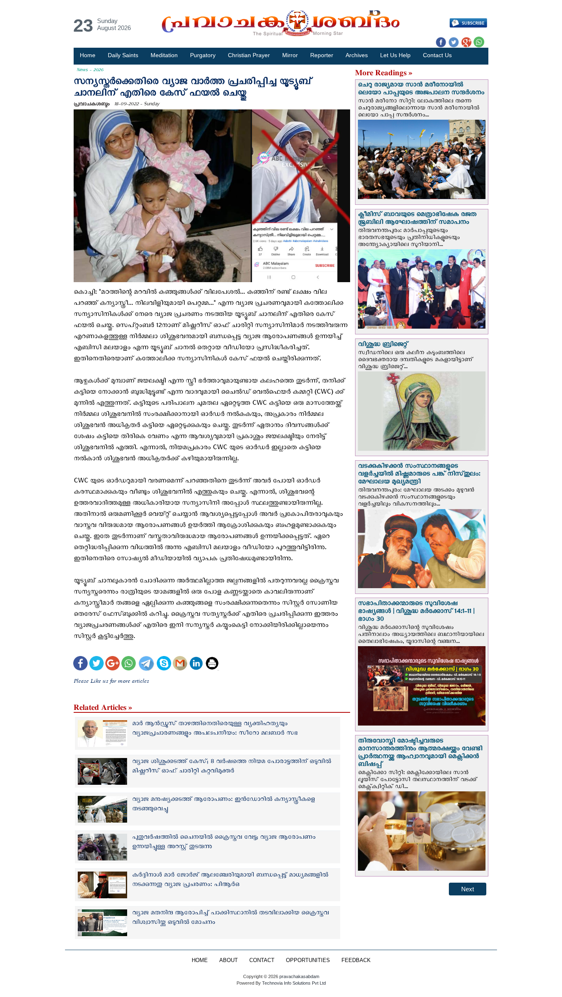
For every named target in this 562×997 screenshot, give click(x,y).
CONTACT (261, 960)
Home (87, 55)
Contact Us (437, 55)
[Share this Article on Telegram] (146, 664)
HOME (200, 960)
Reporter (321, 55)
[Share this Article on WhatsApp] (128, 664)
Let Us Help (395, 55)
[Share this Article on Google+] (112, 664)
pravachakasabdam (299, 976)
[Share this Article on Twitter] (96, 664)
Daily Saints (123, 55)
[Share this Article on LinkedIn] (196, 664)
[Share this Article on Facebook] (80, 664)
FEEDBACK (356, 960)
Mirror (290, 55)
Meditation (164, 55)
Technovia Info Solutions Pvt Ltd (293, 983)
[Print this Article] (212, 664)
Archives (357, 55)
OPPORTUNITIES (308, 960)
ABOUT (228, 960)
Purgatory (203, 55)
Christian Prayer (249, 55)
